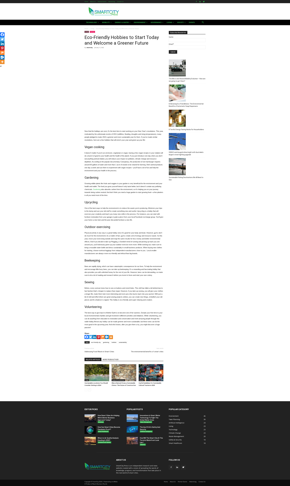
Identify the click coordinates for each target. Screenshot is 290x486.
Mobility (106, 22)
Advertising (111, 1)
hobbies (114, 342)
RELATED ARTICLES (93, 359)
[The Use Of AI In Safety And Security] (132, 429)
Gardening (97, 189)
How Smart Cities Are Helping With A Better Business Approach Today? (108, 418)
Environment (140, 22)
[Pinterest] (99, 337)
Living (169, 22)
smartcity (90, 47)
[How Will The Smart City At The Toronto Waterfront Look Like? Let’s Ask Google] (132, 440)
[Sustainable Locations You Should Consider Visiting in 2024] (97, 372)
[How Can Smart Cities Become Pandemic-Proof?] (90, 430)
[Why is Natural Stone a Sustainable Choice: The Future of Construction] (124, 372)
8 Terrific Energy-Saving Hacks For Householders (186, 129)
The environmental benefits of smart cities (147, 352)
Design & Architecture (118, 380)
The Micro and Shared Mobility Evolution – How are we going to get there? (187, 80)
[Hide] (1, 66)
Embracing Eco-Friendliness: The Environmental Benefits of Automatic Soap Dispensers (186, 105)
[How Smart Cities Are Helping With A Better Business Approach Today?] (90, 418)
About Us (93, 1)
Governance (156, 22)
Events (192, 22)
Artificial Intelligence (146, 431)
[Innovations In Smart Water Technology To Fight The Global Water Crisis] (132, 418)
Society (180, 22)
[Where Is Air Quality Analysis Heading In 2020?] (90, 441)
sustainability (123, 342)
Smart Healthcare (103, 431)
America (142, 444)
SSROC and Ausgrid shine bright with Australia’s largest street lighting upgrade (186, 153)
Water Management (145, 422)
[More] (111, 337)
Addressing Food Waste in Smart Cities (99, 352)
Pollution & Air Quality (104, 442)
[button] (202, 23)
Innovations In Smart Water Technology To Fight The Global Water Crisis (150, 418)
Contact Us (120, 1)
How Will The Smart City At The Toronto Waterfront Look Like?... (151, 440)
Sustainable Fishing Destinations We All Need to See (186, 178)
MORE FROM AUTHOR (110, 359)
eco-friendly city (96, 342)
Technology (91, 22)
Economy (100, 422)
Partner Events (102, 1)
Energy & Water (122, 22)
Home (86, 1)
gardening (106, 342)
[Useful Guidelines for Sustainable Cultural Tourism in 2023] (151, 372)
